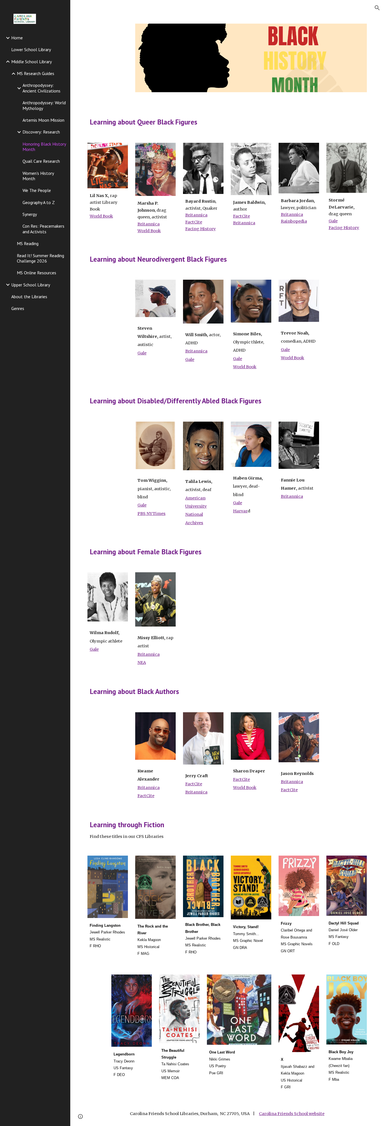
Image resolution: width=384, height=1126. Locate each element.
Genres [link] (17, 308)
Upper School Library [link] (30, 285)
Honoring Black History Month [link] (44, 146)
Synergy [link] (29, 214)
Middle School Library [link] (31, 61)
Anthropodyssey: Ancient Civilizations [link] (41, 87)
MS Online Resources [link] (36, 272)
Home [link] (17, 37)
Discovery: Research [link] (41, 132)
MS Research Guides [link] (35, 73)
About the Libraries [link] (29, 296)
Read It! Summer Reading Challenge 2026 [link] (40, 258)
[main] (227, 122)
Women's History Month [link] (38, 175)
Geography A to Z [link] (38, 202)
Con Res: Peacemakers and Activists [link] (43, 228)
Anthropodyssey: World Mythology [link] (44, 105)
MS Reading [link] (28, 243)
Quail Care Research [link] (41, 161)
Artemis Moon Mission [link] (43, 120)
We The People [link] (36, 190)
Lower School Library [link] (31, 49)
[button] (377, 8)
